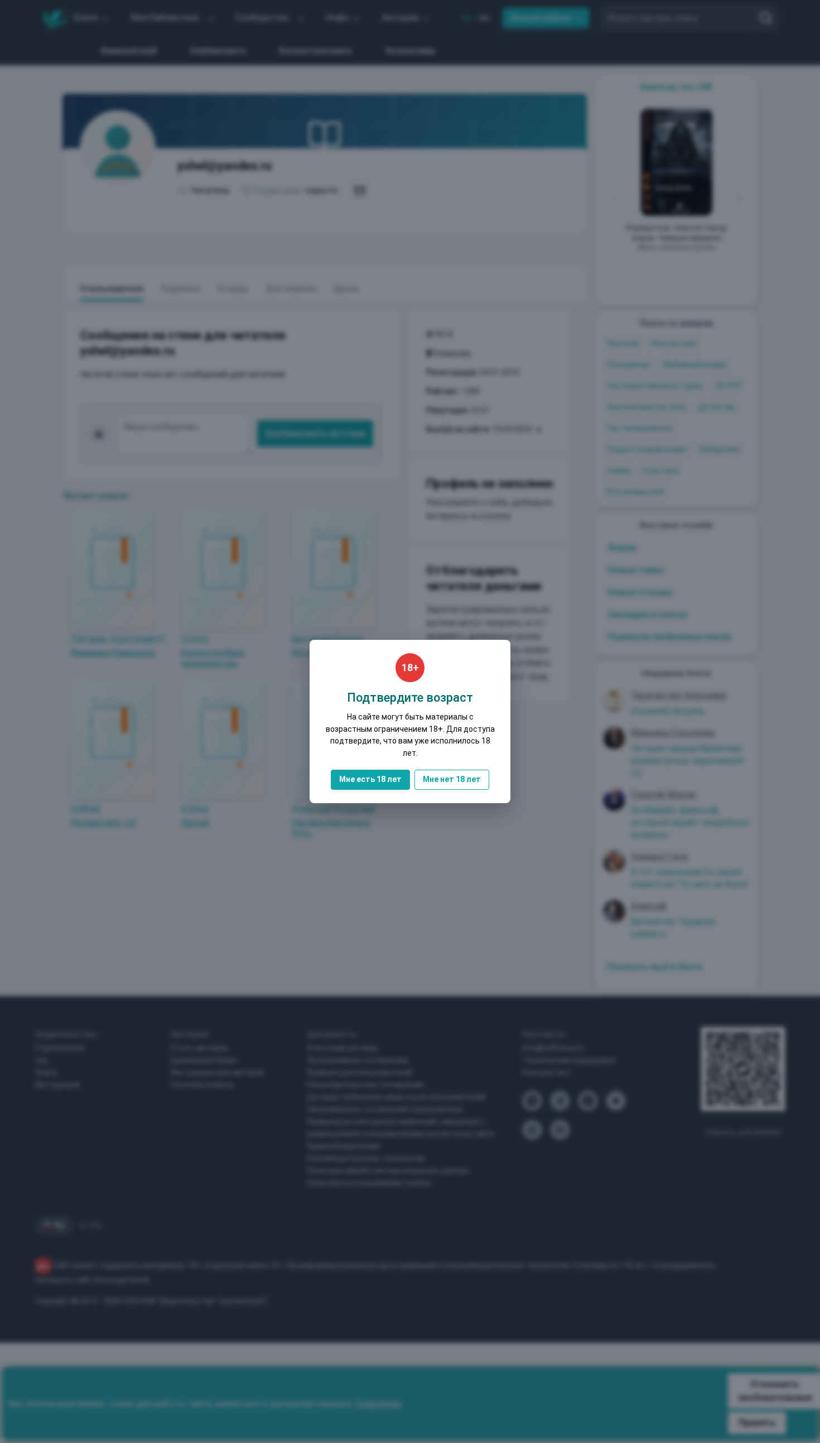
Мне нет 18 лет (452, 779)
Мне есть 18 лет (370, 779)
